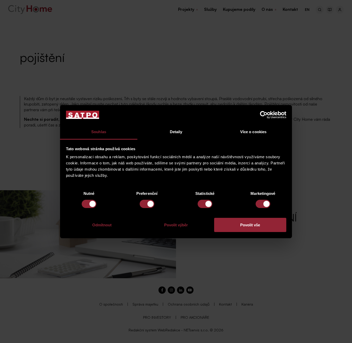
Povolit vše (250, 225)
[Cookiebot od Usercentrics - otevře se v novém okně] (263, 115)
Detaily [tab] (176, 132)
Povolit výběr (176, 225)
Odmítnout (102, 225)
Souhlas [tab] (98, 132)
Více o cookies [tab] (253, 132)
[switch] (147, 204)
